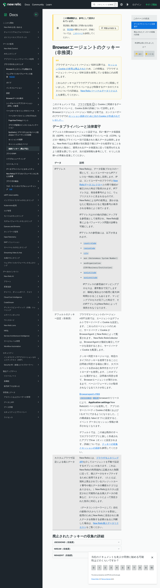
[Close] (152, 557)
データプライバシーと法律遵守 (144, 25)
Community (38, 4)
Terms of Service (106, 579)
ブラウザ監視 (84, 104)
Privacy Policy (95, 579)
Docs (27, 4)
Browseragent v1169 (90, 393)
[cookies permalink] (106, 536)
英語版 (70, 29)
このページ (78, 33)
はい (139, 54)
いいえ (149, 54)
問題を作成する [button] (110, 28)
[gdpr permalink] (102, 126)
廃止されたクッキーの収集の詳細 (144, 33)
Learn (49, 4)
